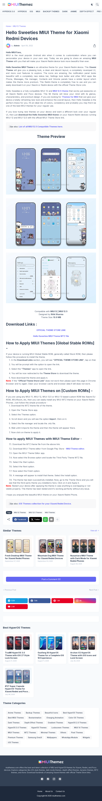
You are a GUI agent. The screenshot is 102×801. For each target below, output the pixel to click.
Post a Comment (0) (51, 579)
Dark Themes (14, 723)
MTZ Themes (30, 732)
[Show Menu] (4, 4)
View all (93, 531)
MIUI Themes (50, 512)
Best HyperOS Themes (73, 713)
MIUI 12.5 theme (60, 91)
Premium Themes (15, 737)
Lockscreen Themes (60, 728)
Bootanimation (35, 718)
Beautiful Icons (51, 713)
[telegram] (42, 779)
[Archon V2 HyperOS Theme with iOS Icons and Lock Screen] (83, 642)
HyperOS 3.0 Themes (17, 728)
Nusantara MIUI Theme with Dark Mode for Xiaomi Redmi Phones (83, 558)
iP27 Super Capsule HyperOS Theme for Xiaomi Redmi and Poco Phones (16, 689)
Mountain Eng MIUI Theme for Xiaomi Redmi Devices (51, 557)
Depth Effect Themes (34, 723)
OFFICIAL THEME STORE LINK (51, 330)
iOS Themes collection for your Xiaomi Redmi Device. (45, 503)
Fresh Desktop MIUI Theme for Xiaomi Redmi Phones (18, 557)
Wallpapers (52, 737)
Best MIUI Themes (16, 718)
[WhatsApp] (45, 519)
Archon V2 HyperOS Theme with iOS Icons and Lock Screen (83, 655)
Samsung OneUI (35, 737)
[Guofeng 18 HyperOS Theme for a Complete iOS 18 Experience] (51, 642)
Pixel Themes (77, 732)
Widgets (86, 737)
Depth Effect (87, 11)
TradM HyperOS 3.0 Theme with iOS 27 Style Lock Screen (17, 655)
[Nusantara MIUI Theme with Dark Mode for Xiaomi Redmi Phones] (83, 545)
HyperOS (22, 11)
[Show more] (57, 519)
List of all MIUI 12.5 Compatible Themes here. (41, 126)
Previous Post (10, 590)
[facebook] (48, 779)
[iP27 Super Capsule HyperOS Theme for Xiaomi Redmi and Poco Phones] (18, 676)
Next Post (93, 590)
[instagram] (54, 779)
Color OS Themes (76, 718)
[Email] (51, 519)
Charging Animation (55, 718)
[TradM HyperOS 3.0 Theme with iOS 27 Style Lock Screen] (18, 642)
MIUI (38, 11)
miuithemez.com (58, 796)
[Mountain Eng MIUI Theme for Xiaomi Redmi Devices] (51, 545)
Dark (65, 11)
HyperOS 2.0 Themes (77, 723)
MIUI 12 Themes (19, 26)
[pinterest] (60, 779)
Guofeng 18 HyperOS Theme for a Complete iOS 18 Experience (51, 655)
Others (63, 732)
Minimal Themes (48, 732)
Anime (74, 11)
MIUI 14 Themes (81, 728)
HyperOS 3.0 (8, 11)
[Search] (97, 4)
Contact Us (60, 791)
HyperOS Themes (39, 728)
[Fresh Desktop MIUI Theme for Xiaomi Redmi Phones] (18, 545)
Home (8, 26)
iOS (31, 11)
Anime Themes (14, 713)
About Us (49, 791)
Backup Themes (51, 11)
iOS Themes (13, 742)
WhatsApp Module (70, 737)
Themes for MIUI (70, 97)
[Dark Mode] (92, 4)
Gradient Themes (55, 723)
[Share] (94, 45)
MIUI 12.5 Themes (35, 512)
